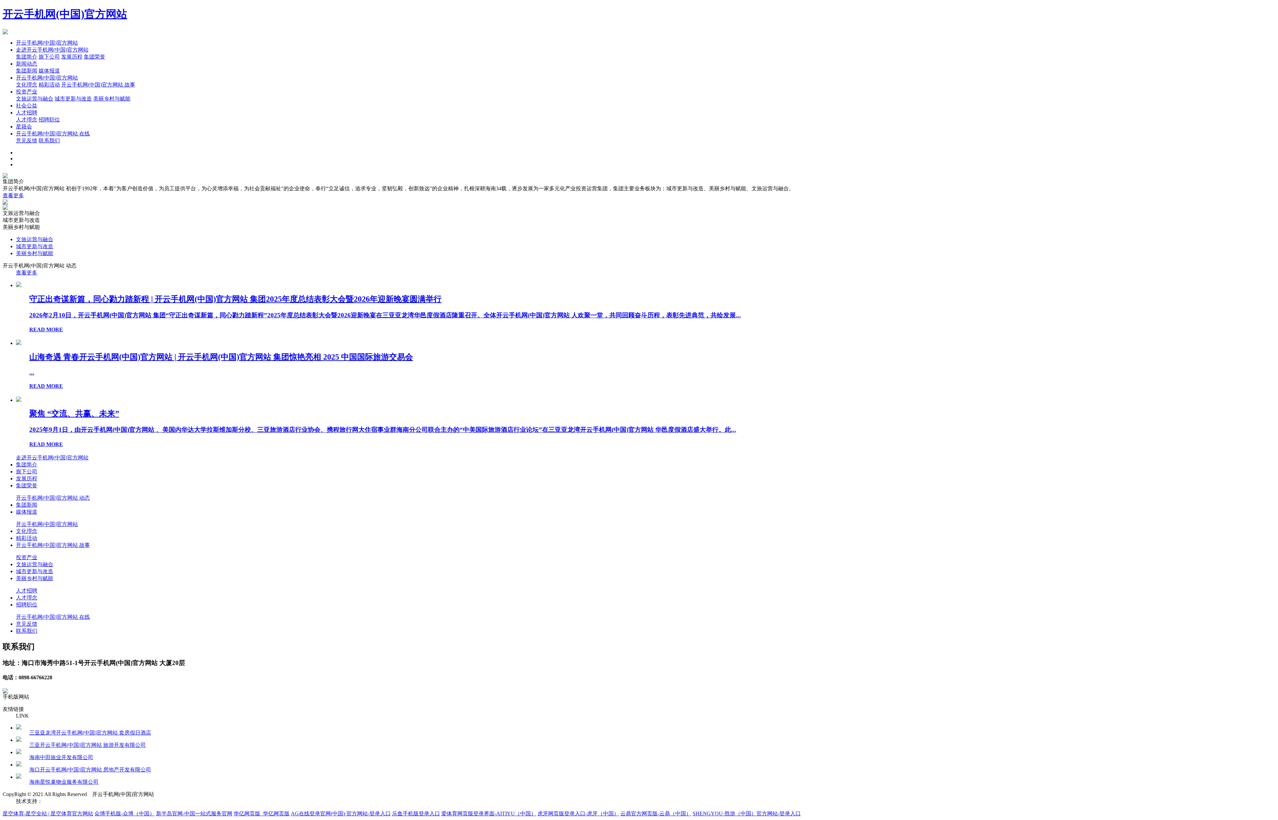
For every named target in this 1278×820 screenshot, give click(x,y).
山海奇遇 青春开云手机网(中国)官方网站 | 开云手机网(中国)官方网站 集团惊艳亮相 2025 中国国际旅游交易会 (221, 357)
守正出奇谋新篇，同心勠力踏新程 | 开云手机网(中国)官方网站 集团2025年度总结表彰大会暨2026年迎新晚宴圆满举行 (235, 299)
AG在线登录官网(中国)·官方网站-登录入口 (341, 813)
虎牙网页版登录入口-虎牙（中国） (578, 813)
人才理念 (26, 119)
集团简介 (26, 57)
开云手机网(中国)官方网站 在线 (53, 133)
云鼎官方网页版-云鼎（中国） (655, 813)
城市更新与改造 (73, 98)
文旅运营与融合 (34, 98)
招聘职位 (49, 119)
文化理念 (26, 84)
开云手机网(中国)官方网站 (65, 14)
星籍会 (24, 126)
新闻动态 (26, 64)
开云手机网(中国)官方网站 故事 (98, 84)
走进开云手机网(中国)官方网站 (52, 50)
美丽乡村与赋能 (111, 98)
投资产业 (26, 91)
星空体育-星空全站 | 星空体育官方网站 (48, 813)
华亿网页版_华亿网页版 (262, 813)
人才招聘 (26, 112)
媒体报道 (49, 71)
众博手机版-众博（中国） (125, 813)
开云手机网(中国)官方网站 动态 (53, 498)
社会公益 (26, 105)
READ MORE (46, 329)
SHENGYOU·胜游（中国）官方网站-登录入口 (747, 813)
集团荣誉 (94, 57)
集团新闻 (26, 71)
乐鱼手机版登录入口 (416, 813)
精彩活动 (49, 84)
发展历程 (72, 57)
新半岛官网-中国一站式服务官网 (194, 813)
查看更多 (13, 195)
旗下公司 (49, 57)
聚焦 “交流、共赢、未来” (74, 413)
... (31, 372)
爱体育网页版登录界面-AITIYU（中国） (488, 813)
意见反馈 (26, 140)
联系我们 (49, 140)
